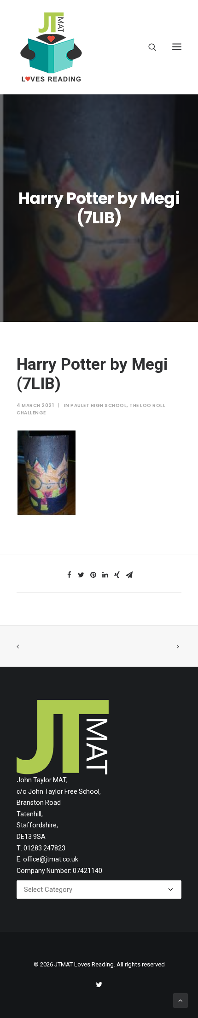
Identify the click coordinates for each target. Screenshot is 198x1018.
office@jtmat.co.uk (50, 859)
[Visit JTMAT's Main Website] (63, 737)
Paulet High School (98, 405)
